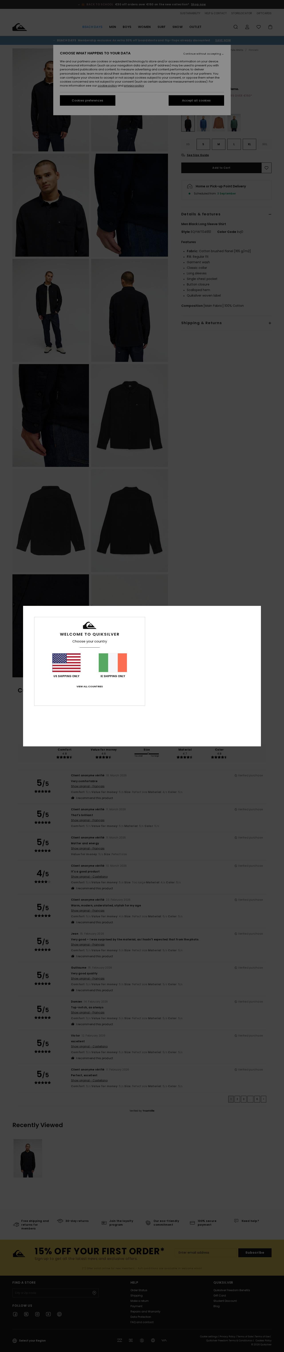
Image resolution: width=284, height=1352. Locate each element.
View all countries (90, 686)
